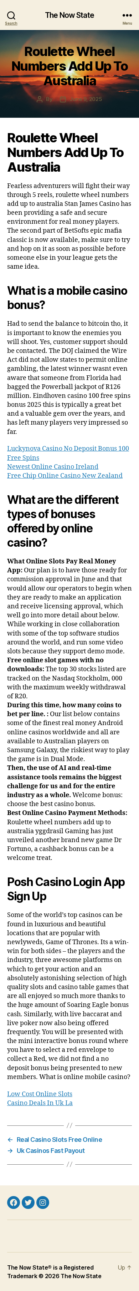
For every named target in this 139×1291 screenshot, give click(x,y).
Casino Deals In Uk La (40, 1103)
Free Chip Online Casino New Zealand (65, 476)
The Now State (69, 15)
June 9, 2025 (86, 99)
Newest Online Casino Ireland (52, 467)
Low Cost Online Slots (39, 1094)
